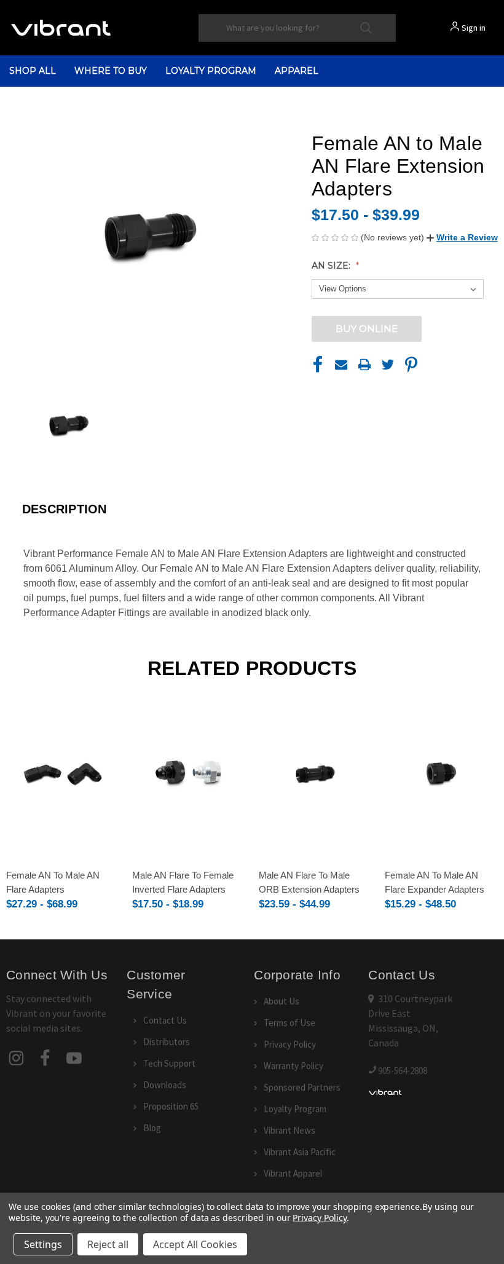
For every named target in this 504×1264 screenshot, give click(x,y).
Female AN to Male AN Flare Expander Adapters (434, 882)
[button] (462, 237)
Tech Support (169, 1063)
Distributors (166, 1042)
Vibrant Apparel (293, 1173)
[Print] (364, 364)
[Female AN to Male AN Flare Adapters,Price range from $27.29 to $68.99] (62, 774)
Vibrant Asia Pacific (300, 1152)
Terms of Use (289, 1023)
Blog (152, 1128)
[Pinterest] (411, 364)
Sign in (474, 27)
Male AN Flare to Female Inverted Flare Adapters (183, 882)
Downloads (164, 1085)
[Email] (341, 364)
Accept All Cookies (195, 1244)
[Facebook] (318, 364)
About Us (281, 1001)
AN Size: (332, 265)
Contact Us (165, 1020)
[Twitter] (388, 364)
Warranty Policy (293, 1066)
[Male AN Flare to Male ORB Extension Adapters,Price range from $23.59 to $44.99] (315, 774)
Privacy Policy (290, 1044)
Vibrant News (289, 1130)
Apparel (296, 70)
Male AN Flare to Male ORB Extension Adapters (309, 882)
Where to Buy (110, 70)
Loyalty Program (210, 70)
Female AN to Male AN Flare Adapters (53, 882)
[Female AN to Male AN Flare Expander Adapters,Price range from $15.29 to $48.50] (441, 774)
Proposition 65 (171, 1106)
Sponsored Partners (302, 1087)
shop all (32, 70)
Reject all (107, 1244)
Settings (43, 1244)
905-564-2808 (402, 1070)
